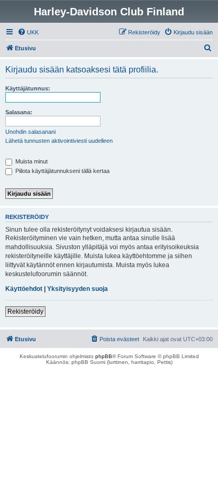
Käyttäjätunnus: (27, 88)
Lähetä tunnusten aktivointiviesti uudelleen (59, 141)
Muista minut (31, 161)
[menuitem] (28, 32)
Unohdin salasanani (30, 132)
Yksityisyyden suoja (77, 289)
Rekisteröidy (25, 311)
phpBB (103, 356)
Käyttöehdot (23, 289)
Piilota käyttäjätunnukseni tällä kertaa (62, 171)
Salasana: (18, 112)
